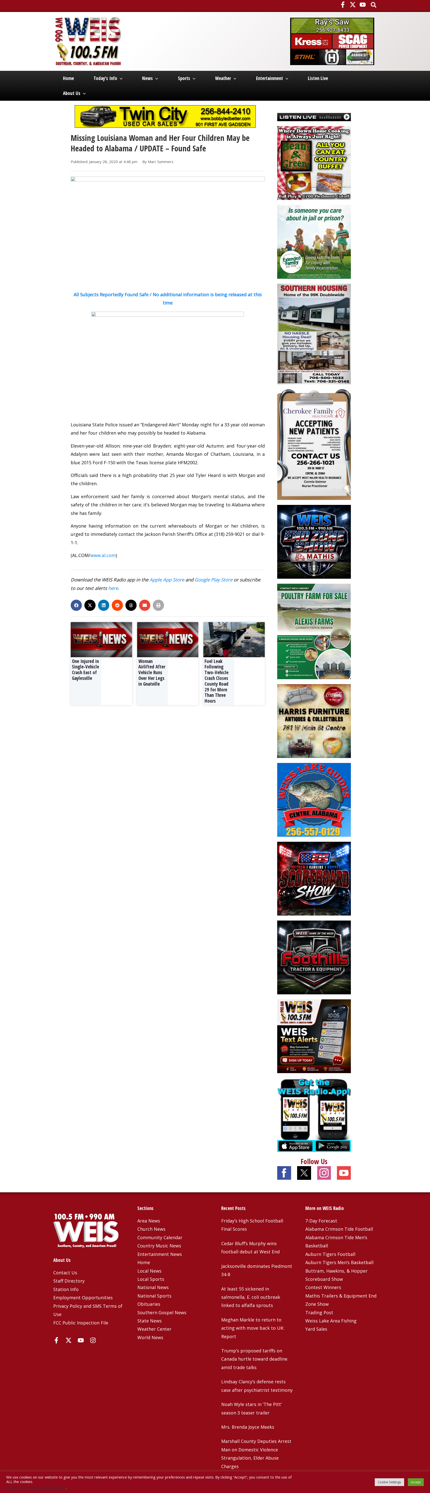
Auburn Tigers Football (330, 1254)
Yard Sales (316, 1329)
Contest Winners (323, 1287)
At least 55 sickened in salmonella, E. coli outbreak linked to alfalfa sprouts (250, 1297)
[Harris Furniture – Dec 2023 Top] (314, 721)
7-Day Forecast (321, 1221)
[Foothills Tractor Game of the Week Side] (314, 957)
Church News (151, 1229)
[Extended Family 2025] (314, 241)
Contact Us (65, 1273)
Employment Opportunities (83, 1298)
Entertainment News (159, 1254)
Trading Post (319, 1312)
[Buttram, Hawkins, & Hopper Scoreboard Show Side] (314, 878)
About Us (71, 93)
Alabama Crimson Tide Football (339, 1229)
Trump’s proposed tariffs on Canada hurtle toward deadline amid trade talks (254, 1359)
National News (153, 1287)
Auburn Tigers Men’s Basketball (339, 1262)
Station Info (66, 1289)
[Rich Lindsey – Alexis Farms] (314, 631)
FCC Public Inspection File (80, 1323)
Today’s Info (105, 78)
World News (150, 1337)
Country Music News (159, 1246)
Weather (223, 78)
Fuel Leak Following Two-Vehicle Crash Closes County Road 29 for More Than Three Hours (216, 681)
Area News (148, 1221)
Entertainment (269, 78)
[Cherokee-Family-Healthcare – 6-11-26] (314, 444)
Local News (149, 1271)
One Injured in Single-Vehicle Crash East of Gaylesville (85, 669)
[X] (353, 4)
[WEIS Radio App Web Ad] (314, 1115)
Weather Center (154, 1329)
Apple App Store (167, 579)
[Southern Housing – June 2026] (314, 333)
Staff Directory (69, 1281)
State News (149, 1321)
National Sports (154, 1296)
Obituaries (148, 1304)
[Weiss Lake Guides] (314, 799)
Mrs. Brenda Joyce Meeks (247, 1427)
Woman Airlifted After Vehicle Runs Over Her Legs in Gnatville (151, 672)
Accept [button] (416, 1482)
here (113, 588)
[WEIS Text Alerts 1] (314, 1036)
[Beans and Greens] (314, 162)
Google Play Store (213, 579)
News (147, 78)
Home (68, 78)
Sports (184, 78)
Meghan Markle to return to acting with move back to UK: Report (252, 1328)
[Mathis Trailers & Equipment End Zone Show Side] (314, 541)
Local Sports (150, 1279)
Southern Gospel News (161, 1312)
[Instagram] (93, 1340)
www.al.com (103, 555)
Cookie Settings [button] (389, 1482)
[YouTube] (363, 4)
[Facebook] (343, 4)
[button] (374, 5)
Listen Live (318, 78)
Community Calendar (159, 1237)
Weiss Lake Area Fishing (331, 1321)
